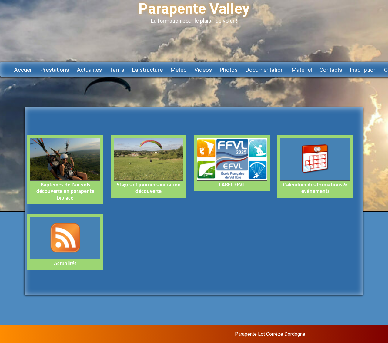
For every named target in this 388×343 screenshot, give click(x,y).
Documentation (264, 69)
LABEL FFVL (232, 185)
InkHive (353, 334)
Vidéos (203, 69)
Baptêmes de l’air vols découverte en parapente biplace (65, 191)
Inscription (363, 69)
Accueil (23, 69)
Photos (228, 69)
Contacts (330, 69)
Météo (178, 69)
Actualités (89, 69)
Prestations (54, 69)
